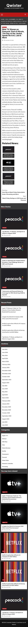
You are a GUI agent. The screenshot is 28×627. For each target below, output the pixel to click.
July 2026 (4, 349)
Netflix (4, 451)
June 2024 (5, 425)
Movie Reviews (6, 448)
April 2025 (5, 394)
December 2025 (6, 370)
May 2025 (5, 391)
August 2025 (5, 382)
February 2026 (6, 364)
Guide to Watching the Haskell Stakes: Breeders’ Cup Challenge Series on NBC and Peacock (13, 262)
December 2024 (6, 407)
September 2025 (6, 379)
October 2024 (6, 413)
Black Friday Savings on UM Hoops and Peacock (14, 198)
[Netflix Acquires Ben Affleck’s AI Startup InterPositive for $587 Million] (14, 572)
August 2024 (5, 419)
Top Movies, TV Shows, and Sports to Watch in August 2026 (12, 338)
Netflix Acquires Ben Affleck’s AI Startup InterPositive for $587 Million (13, 331)
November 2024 (6, 410)
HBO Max (4, 441)
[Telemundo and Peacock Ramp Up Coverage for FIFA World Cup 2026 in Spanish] (14, 279)
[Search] (25, 14)
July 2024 (4, 422)
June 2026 (5, 352)
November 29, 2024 (9, 40)
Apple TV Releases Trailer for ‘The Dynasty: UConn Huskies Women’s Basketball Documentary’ (11, 310)
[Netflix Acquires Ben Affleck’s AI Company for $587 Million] (14, 543)
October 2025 (6, 376)
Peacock (4, 27)
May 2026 (5, 355)
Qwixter (14, 5)
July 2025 (4, 385)
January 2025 (5, 404)
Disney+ (4, 438)
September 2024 (6, 416)
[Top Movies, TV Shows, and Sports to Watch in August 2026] (14, 219)
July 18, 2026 (7, 235)
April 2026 (5, 358)
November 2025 (6, 373)
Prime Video (5, 460)
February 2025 (6, 400)
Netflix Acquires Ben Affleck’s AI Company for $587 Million (13, 324)
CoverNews (19, 622)
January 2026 (5, 367)
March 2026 (5, 361)
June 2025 (5, 388)
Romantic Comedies (7, 463)
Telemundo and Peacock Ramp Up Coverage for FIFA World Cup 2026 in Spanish (13, 293)
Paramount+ (5, 454)
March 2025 (5, 397)
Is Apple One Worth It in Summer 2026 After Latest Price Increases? (12, 317)
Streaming (5, 466)
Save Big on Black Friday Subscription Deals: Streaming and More (13, 192)
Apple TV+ (5, 435)
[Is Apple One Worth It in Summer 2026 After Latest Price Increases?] (14, 514)
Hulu (3, 445)
